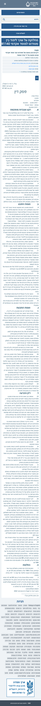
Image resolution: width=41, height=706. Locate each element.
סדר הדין (5, 649)
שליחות (16, 670)
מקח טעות (31, 69)
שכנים (22, 670)
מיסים (18, 641)
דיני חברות (37, 614)
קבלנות (27, 664)
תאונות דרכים (36, 673)
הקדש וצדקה (27, 626)
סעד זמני (18, 652)
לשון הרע (6, 638)
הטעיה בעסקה (15, 617)
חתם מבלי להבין (19, 635)
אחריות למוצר (12, 605)
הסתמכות (17, 623)
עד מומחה (37, 655)
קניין (22, 664)
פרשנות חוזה (36, 661)
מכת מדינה (30, 643)
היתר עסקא (36, 620)
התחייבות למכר (28, 629)
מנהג (23, 643)
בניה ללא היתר (27, 608)
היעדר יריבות (5, 617)
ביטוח (35, 608)
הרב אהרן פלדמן (33, 66)
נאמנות (23, 649)
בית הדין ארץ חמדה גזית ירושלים (21, 63)
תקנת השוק (31, 676)
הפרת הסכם (36, 626)
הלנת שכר (9, 620)
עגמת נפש (10, 652)
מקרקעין (12, 646)
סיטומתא (37, 652)
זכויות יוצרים (36, 632)
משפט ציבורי (36, 649)
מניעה (19, 643)
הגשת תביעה (21, 12)
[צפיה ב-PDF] (37, 78)
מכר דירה (8, 641)
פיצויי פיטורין (22, 658)
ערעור (25, 655)
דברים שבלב (28, 611)
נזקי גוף (12, 649)
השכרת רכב (8, 626)
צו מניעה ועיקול (20, 661)
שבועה (8, 664)
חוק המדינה (27, 632)
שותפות (8, 667)
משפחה (5, 646)
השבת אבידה (17, 626)
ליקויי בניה (26, 638)
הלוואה (16, 620)
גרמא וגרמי (36, 611)
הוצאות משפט (25, 617)
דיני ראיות (14, 614)
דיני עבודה (21, 614)
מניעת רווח (12, 643)
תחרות (11, 673)
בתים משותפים (10, 608)
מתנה (28, 649)
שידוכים (37, 670)
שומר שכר (30, 667)
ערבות (30, 655)
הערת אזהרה (9, 623)
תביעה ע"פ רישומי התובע (22, 673)
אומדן (25, 605)
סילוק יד (24, 652)
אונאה (20, 605)
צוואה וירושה (10, 661)
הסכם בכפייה (25, 623)
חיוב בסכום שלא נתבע (33, 635)
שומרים (23, 667)
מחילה (23, 641)
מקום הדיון (28, 646)
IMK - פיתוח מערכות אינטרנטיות (20, 703)
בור (39, 608)
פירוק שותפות (11, 658)
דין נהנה (10, 611)
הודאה (7, 614)
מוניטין (38, 641)
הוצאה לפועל (36, 617)
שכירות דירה (29, 670)
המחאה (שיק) (35, 623)
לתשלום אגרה (20, 33)
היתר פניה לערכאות (25, 620)
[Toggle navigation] (5, 4)
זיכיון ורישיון (11, 629)
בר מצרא (18, 608)
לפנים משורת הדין (16, 638)
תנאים (38, 676)
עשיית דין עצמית (16, 655)
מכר (13, 641)
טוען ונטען (5, 635)
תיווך (6, 673)
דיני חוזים (29, 614)
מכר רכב (37, 643)
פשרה (28, 661)
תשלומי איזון (22, 676)
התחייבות (37, 629)
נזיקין (18, 649)
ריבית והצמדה (15, 664)
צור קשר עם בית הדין (20, 26)
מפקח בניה (36, 646)
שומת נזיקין (16, 667)
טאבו (11, 635)
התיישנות (19, 629)
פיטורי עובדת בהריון (34, 658)
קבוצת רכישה (35, 664)
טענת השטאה (35, 638)
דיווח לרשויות (18, 611)
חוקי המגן (19, 632)
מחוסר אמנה (30, 641)
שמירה (10, 670)
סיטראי (31, 652)
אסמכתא (4, 605)
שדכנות (37, 667)
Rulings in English (34, 605)
